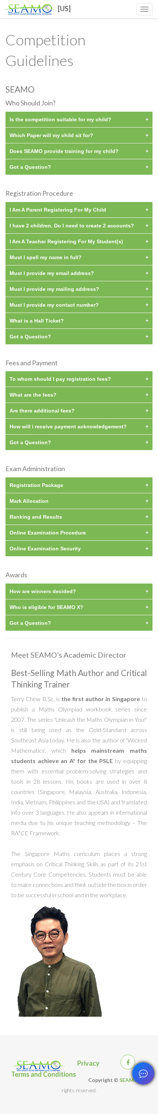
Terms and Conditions (43, 1073)
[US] (64, 5)
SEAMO (128, 1080)
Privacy (88, 1062)
